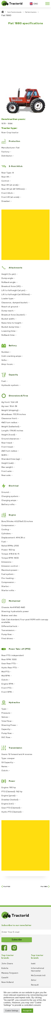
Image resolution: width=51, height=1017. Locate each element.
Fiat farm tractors (30, 12)
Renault (35, 985)
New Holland (7, 982)
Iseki (33, 963)
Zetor (33, 980)
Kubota (4, 968)
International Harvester (37, 969)
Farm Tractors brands (14, 12)
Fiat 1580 (44, 886)
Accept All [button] (27, 1011)
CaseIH (4, 977)
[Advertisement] (25, 54)
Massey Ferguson (9, 973)
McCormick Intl (38, 975)
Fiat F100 (6, 886)
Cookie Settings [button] (11, 1011)
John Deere (7, 963)
